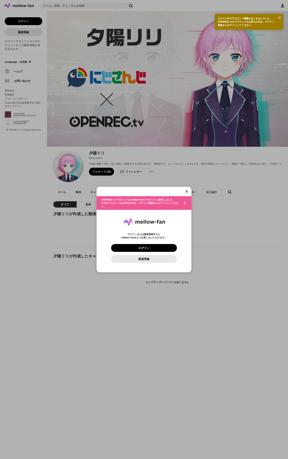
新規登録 (144, 258)
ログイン (144, 248)
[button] (144, 203)
